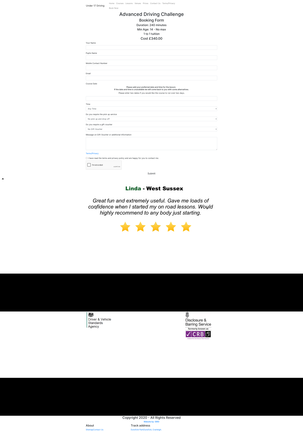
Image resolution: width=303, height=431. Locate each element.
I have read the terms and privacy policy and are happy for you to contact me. (123, 158)
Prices (145, 3)
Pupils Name (91, 53)
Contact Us (155, 3)
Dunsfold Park (137, 429)
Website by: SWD (151, 421)
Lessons (129, 3)
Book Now (113, 8)
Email (88, 73)
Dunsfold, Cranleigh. (152, 429)
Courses (120, 3)
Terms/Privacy (168, 3)
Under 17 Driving (95, 5)
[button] (96, 208)
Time (88, 104)
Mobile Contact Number (96, 63)
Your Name (91, 43)
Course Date (91, 83)
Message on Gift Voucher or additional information (108, 134)
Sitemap (89, 429)
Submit (151, 173)
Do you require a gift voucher (99, 124)
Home (111, 3)
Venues (138, 3)
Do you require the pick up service (101, 114)
